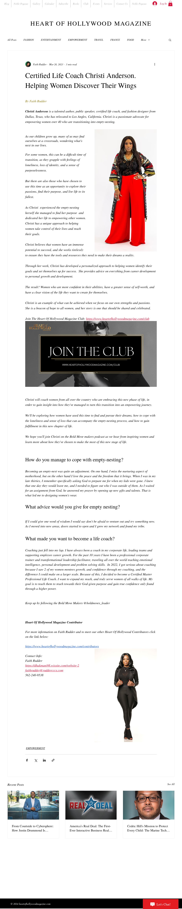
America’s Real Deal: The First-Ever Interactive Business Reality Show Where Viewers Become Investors (91, 828)
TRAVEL (98, 39)
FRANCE (115, 39)
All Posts (11, 39)
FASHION (28, 39)
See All (171, 784)
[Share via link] (53, 760)
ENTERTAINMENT (51, 39)
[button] (170, 3)
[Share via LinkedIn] (44, 760)
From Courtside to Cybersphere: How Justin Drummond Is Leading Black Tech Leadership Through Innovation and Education (32, 828)
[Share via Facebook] (27, 760)
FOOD (130, 39)
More (143, 39)
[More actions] (154, 64)
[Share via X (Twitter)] (35, 760)
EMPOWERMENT (77, 39)
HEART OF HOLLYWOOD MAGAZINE (91, 23)
